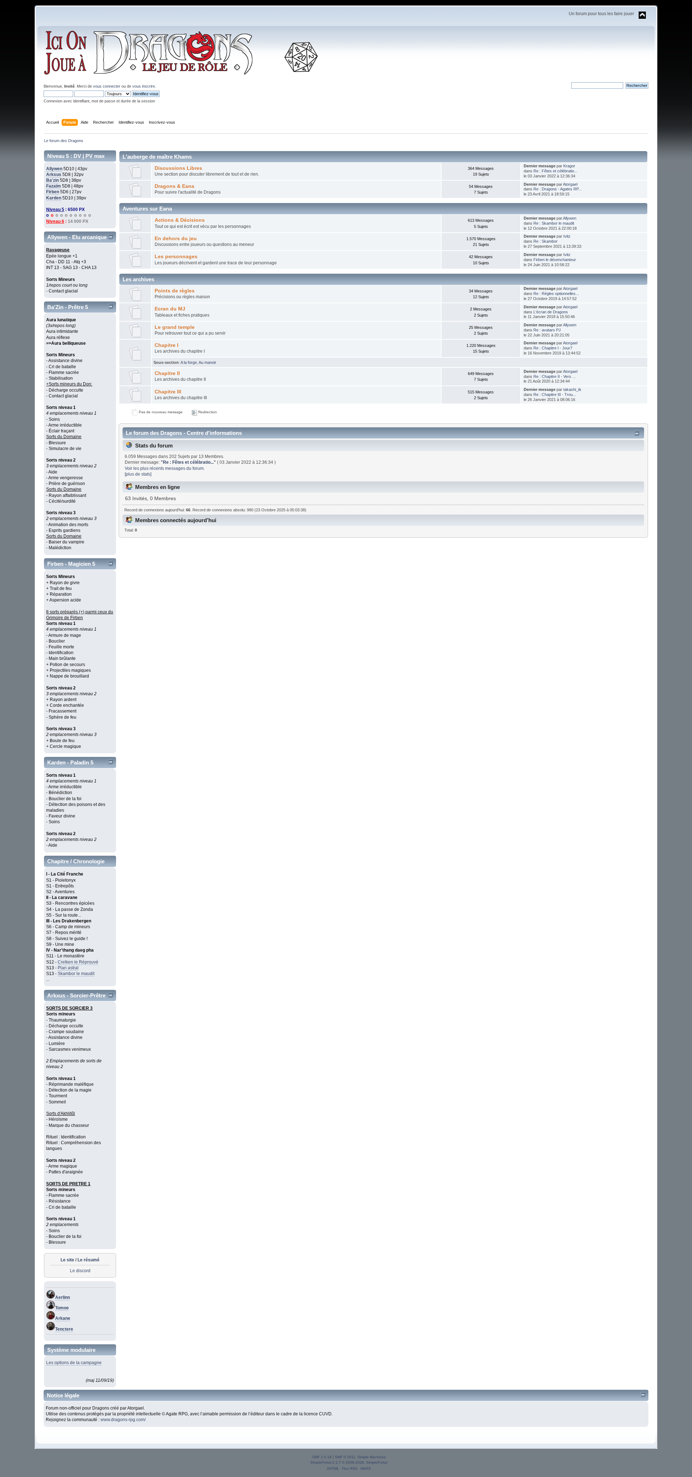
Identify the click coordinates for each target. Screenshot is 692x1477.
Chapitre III (168, 391)
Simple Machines (372, 1457)
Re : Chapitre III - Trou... (554, 394)
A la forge (189, 362)
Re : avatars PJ (547, 330)
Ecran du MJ (170, 309)
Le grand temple (175, 327)
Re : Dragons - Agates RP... (557, 189)
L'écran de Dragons (550, 312)
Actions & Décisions (180, 220)
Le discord (80, 1270)
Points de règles (175, 291)
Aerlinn (62, 1297)
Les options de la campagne (74, 1362)
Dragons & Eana (174, 186)
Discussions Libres (178, 168)
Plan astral (68, 967)
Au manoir (207, 362)
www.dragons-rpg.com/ (123, 1419)
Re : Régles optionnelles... (556, 293)
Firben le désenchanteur (554, 259)
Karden (53, 197)
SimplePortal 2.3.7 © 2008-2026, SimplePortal (348, 1462)
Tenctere (64, 1329)
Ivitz (567, 236)
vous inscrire (143, 86)
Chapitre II (167, 373)
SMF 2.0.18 (322, 1457)
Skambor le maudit (76, 973)
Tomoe (62, 1307)
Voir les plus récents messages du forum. (165, 468)
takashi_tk (572, 389)
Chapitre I (166, 345)
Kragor (569, 166)
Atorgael (570, 184)
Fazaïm (53, 186)
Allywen (54, 168)
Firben (52, 191)
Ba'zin (52, 180)
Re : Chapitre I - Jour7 (552, 348)
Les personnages (176, 256)
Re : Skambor (545, 241)
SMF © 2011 (345, 1457)
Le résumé (88, 1259)
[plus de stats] (138, 474)
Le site (67, 1259)
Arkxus (53, 174)
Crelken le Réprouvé (78, 962)
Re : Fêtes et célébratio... (555, 171)
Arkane (62, 1318)
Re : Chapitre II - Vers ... (554, 376)
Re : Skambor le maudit (553, 223)
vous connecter (106, 86)
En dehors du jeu (176, 238)
